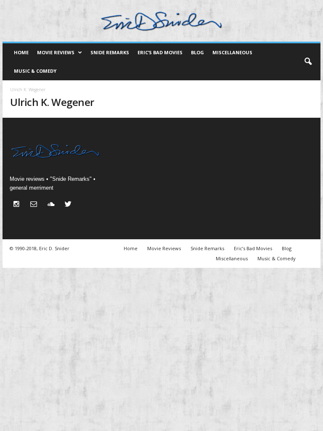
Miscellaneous (232, 52)
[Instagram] (18, 205)
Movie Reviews (55, 52)
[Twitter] (69, 205)
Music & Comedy (35, 71)
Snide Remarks (109, 52)
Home (21, 52)
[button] (308, 62)
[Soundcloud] (52, 205)
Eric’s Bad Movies (160, 52)
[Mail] (35, 205)
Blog (197, 52)
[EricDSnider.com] (161, 21)
